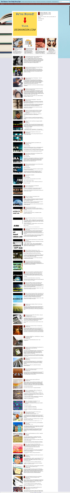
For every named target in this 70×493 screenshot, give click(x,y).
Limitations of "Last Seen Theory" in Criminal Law (33, 325)
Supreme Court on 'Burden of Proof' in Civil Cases (33, 304)
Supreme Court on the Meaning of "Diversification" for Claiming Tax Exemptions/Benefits (34, 347)
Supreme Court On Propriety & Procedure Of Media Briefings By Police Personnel (34, 68)
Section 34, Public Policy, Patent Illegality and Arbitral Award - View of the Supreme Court (34, 466)
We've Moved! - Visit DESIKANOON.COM (45, 13)
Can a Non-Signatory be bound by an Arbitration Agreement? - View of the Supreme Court (33, 477)
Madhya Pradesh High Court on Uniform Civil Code (41, 49)
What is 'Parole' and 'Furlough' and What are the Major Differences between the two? (33, 487)
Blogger (40, 492)
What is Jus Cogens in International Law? (32, 196)
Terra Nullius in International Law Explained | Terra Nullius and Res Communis (33, 154)
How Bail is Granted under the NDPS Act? (32, 379)
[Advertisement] (35, 8)
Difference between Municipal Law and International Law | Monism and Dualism (34, 164)
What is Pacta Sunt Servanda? (30, 207)
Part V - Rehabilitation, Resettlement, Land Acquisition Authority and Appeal (32, 401)
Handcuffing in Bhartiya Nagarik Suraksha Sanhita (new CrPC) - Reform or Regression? (52, 50)
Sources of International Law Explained (32, 185)
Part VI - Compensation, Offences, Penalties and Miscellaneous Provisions (33, 391)
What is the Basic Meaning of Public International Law (34, 293)
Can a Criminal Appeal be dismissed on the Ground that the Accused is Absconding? (34, 369)
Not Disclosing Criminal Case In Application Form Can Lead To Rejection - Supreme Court (33, 57)
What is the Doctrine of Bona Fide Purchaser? (30, 49)
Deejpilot (35, 492)
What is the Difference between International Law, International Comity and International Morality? (33, 283)
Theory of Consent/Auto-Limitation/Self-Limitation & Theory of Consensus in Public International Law (34, 272)
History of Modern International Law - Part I (32, 250)
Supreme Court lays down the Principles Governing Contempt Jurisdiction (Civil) (34, 89)
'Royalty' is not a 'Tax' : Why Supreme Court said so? (18, 49)
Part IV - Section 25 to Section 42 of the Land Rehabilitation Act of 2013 (33, 412)
